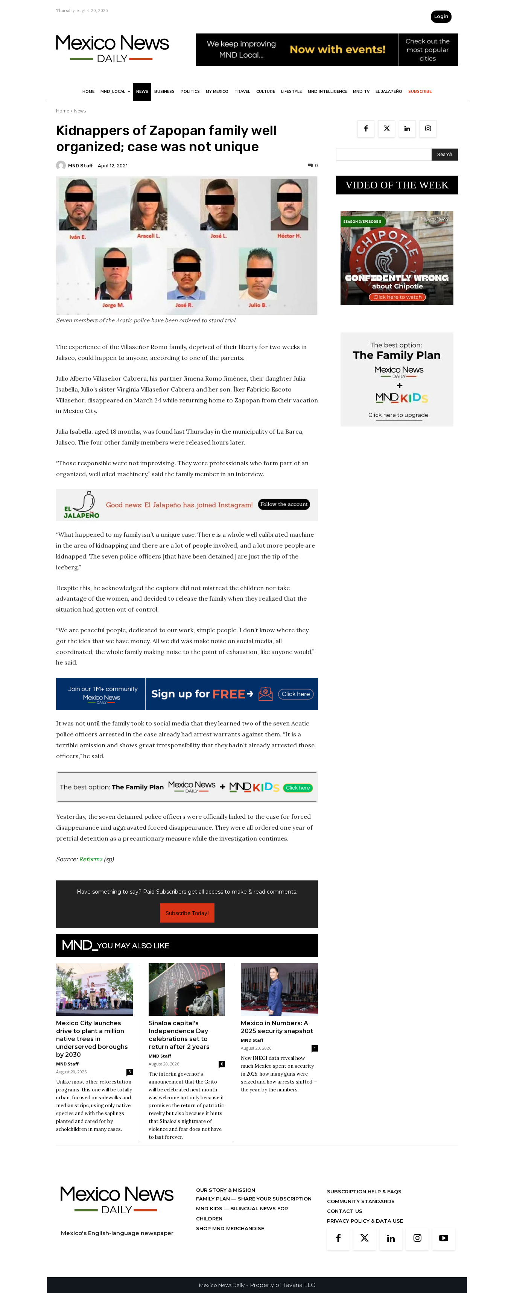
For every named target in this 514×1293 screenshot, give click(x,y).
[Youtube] (443, 1239)
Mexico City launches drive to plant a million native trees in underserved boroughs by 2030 (92, 1039)
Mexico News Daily (222, 1285)
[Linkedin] (407, 128)
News (80, 111)
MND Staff (80, 165)
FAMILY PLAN (213, 1199)
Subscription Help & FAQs (364, 1191)
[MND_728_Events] (327, 71)
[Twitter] (386, 128)
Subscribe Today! (187, 913)
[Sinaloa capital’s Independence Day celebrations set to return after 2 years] (187, 989)
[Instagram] (428, 128)
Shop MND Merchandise (230, 1228)
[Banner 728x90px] (187, 787)
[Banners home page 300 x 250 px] (397, 310)
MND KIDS (210, 1208)
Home (62, 111)
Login (441, 16)
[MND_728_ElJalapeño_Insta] (187, 505)
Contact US (344, 1211)
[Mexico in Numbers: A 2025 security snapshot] (279, 989)
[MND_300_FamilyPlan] (397, 432)
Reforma (90, 859)
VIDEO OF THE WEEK (397, 185)
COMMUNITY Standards (361, 1201)
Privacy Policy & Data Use (365, 1221)
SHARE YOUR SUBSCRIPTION (274, 1199)
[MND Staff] (62, 165)
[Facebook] (365, 128)
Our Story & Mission (225, 1190)
